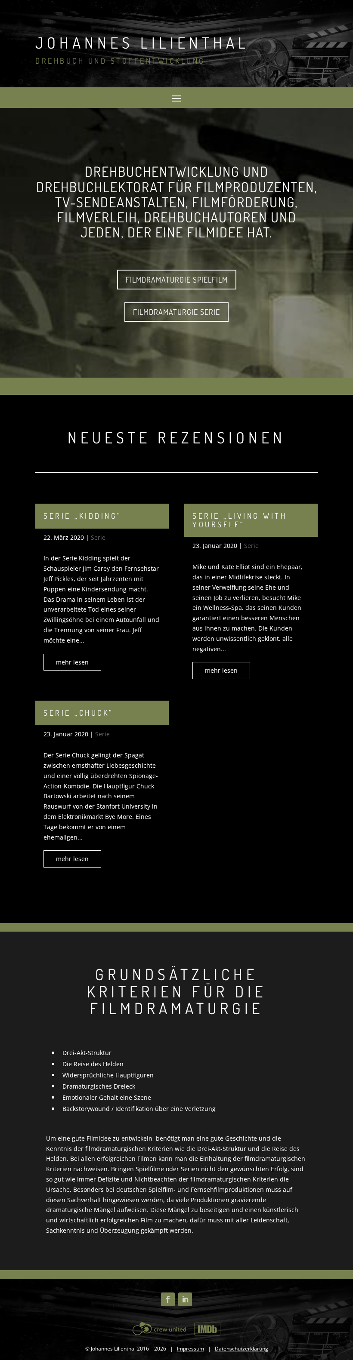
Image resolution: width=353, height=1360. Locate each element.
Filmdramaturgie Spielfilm (177, 279)
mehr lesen (72, 662)
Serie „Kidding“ (82, 515)
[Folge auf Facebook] (168, 1299)
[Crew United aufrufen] (161, 1328)
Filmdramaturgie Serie (176, 312)
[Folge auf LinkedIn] (185, 1299)
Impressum (190, 1348)
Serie (98, 537)
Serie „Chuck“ (78, 712)
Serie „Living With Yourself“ (239, 520)
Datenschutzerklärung (241, 1348)
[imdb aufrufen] (208, 1328)
